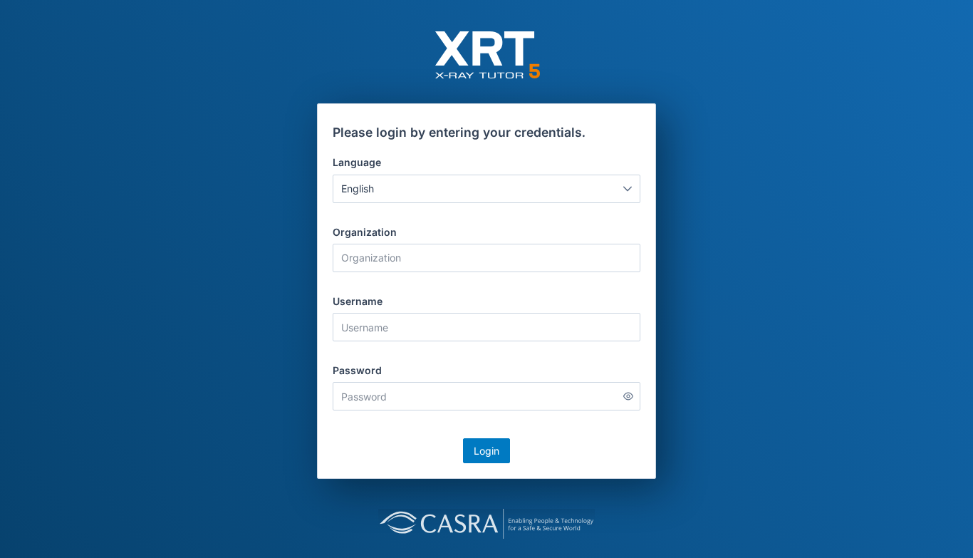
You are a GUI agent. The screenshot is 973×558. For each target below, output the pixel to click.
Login (486, 451)
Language (357, 162)
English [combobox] (357, 188)
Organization (365, 232)
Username (358, 301)
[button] (627, 188)
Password (357, 370)
